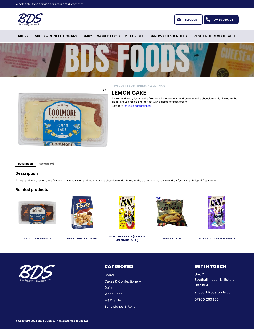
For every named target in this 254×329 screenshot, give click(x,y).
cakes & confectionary (134, 85)
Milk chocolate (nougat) (216, 238)
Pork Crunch (172, 238)
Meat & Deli (113, 300)
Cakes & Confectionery (123, 281)
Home (115, 85)
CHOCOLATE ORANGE (37, 238)
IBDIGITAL (82, 320)
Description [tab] (25, 163)
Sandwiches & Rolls (120, 306)
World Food (114, 294)
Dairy (109, 287)
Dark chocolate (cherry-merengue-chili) (127, 238)
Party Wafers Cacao (82, 238)
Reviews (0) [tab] (46, 163)
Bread (109, 275)
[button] (104, 90)
